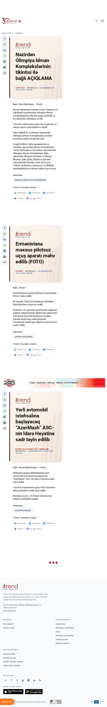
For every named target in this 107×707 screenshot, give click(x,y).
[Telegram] (28, 680)
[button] (4, 38)
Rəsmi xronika (8, 628)
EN (92, 702)
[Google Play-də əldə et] (34, 691)
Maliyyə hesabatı (62, 643)
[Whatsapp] (5, 680)
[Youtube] (22, 680)
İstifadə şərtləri (9, 654)
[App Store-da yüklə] (13, 691)
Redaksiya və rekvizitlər (65, 628)
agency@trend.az (9, 611)
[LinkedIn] (34, 680)
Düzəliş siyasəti (62, 639)
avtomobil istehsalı (23, 510)
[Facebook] (11, 680)
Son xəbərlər (8, 624)
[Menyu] (102, 20)
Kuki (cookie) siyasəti (11, 665)
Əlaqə (58, 632)
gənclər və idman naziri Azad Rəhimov (30, 180)
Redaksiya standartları (65, 636)
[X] (17, 680)
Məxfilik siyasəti (9, 658)
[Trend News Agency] (10, 587)
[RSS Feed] (40, 680)
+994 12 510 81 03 (10, 608)
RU (101, 702)
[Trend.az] (11, 21)
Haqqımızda (60, 624)
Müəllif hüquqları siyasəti (13, 662)
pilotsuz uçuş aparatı (23, 337)
